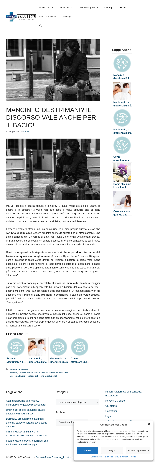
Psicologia (67, 16)
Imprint (133, 457)
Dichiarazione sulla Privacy (116, 457)
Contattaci (111, 411)
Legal (108, 416)
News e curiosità (47, 16)
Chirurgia (108, 7)
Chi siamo (111, 405)
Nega (112, 450)
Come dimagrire (87, 7)
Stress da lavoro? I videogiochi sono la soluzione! (33, 376)
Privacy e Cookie (115, 400)
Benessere (44, 7)
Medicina (64, 7)
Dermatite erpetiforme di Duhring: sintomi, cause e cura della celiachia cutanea (26, 422)
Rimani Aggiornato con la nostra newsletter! (73, 457)
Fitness (123, 7)
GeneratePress (43, 457)
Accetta (87, 450)
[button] (148, 425)
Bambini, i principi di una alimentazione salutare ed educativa (39, 372)
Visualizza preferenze (138, 450)
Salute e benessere (19, 369)
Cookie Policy (96, 457)
